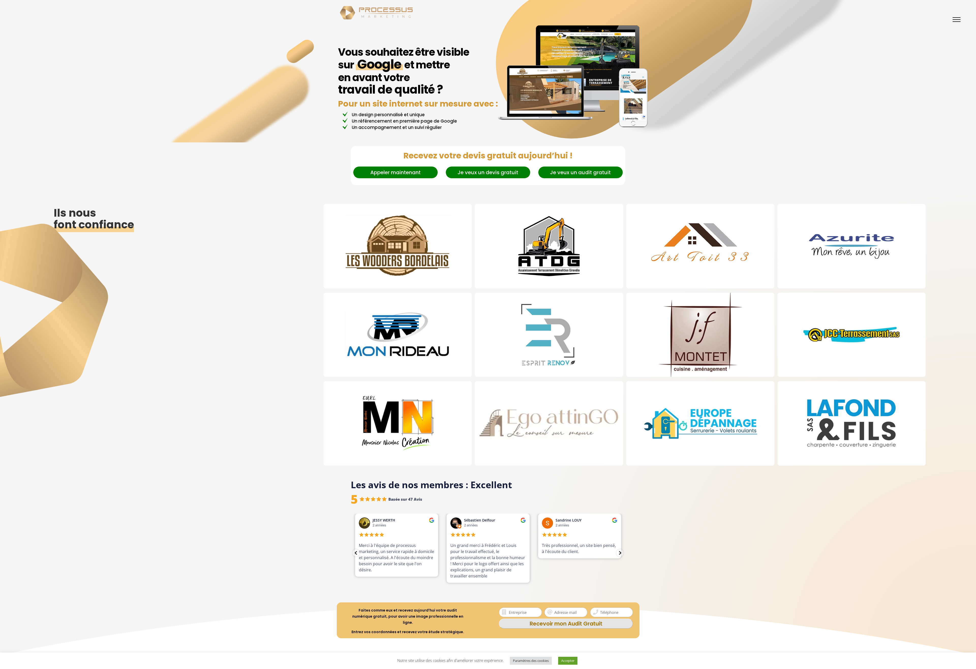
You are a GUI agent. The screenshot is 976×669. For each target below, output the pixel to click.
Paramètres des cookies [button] (531, 660)
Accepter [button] (567, 660)
